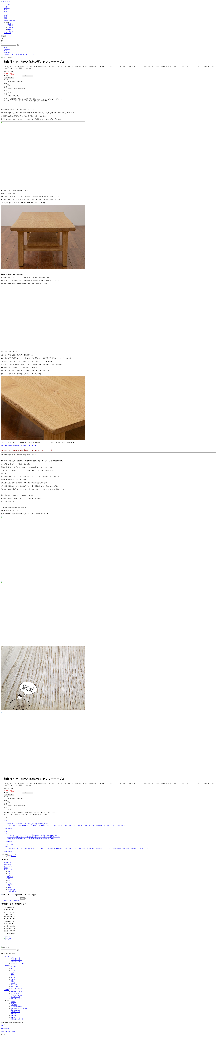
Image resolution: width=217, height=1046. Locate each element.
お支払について (15, 1012)
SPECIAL (13, 1002)
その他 (9, 887)
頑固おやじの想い (16, 960)
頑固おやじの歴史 (16, 958)
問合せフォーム (15, 1017)
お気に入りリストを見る (8, 1031)
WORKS (6, 990)
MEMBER (14, 1005)
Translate (13, 856)
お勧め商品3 (8, 866)
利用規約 (13, 1013)
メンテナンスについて (17, 988)
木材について (15, 986)
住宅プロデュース (16, 995)
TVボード (10, 877)
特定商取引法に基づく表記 (19, 1008)
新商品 (6, 868)
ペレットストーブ (16, 998)
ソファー (10, 875)
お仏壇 (9, 884)
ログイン (3, 1025)
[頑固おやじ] (6, 1)
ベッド (9, 880)
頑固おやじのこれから (17, 963)
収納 (8, 878)
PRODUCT (7, 965)
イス (8, 873)
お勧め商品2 (8, 864)
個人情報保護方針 (16, 1006)
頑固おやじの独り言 (17, 1019)
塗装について (15, 984)
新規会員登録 (5, 1028)
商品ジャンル (8, 869)
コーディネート (15, 997)
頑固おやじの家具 (16, 961)
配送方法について (16, 1010)
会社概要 (13, 1015)
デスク (9, 882)
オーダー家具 (15, 993)
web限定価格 (11, 889)
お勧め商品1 (8, 862)
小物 (8, 886)
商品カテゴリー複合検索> (12, 900)
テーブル (10, 871)
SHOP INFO (14, 1003)
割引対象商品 (11, 891)
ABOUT (6, 956)
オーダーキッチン (16, 991)
